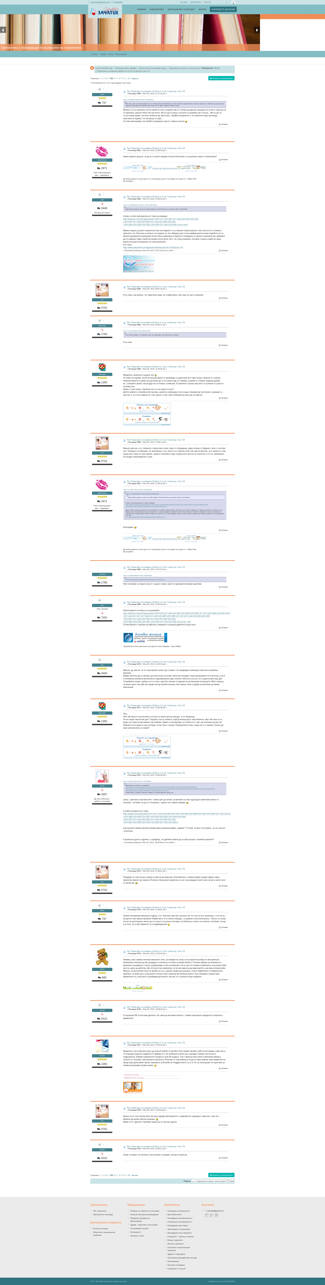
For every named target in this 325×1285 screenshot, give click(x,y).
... (102, 78)
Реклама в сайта (137, 1235)
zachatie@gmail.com (100, 2)
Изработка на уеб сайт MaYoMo (222, 1281)
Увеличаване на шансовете (178, 1229)
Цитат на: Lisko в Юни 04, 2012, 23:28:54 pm (138, 489)
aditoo (102, 94)
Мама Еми (102, 326)
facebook (118, 2)
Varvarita (102, 574)
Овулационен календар (181, 9)
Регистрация (120, 54)
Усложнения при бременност (179, 1221)
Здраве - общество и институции (144, 1224)
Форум (202, 9)
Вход (111, 54)
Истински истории (100, 1228)
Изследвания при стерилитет (179, 1232)
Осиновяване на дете (139, 1228)
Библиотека (157, 9)
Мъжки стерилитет (175, 1240)
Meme (102, 969)
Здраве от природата (176, 1254)
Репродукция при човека (177, 1225)
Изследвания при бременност (179, 1218)
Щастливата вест (174, 1214)
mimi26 (102, 1010)
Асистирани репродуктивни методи (182, 1257)
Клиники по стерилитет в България (144, 1211)
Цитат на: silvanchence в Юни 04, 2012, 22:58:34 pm (140, 205)
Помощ (103, 54)
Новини (141, 9)
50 (129, 78)
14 (125, 78)
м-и (102, 300)
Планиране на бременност (178, 1211)
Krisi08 (102, 1056)
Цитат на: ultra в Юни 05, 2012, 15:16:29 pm (137, 781)
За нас (184, 2)
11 (117, 78)
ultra (102, 605)
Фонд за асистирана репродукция (144, 1214)
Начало (94, 54)
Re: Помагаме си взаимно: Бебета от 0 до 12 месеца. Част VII (156, 91)
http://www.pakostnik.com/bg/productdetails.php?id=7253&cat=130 (153, 247)
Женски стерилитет (175, 1243)
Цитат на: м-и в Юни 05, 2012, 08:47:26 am (137, 331)
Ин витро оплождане (176, 1265)
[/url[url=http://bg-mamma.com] (164, 168)
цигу (102, 665)
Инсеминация (173, 1261)
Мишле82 (102, 374)
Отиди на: (187, 1181)
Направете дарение (223, 9)
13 (122, 78)
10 (114, 78)
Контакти (195, 2)
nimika (102, 786)
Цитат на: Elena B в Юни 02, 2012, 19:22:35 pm (138, 99)
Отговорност (135, 1232)
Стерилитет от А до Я (176, 1268)
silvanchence (102, 160)
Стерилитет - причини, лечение (180, 1236)
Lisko (102, 200)
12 (119, 78)
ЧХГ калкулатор (99, 1211)
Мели (216, 67)
